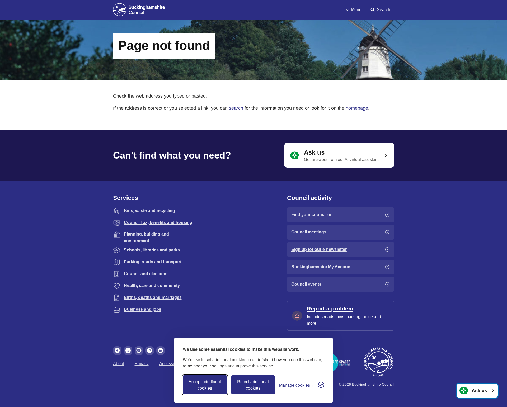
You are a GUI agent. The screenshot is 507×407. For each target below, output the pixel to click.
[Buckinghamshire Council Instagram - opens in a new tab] (149, 350)
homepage (357, 108)
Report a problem (330, 308)
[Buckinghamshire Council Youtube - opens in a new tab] (139, 350)
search (236, 108)
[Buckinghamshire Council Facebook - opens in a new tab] (117, 350)
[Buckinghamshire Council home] (378, 362)
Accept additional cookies (205, 385)
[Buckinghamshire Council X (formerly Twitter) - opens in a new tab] (128, 350)
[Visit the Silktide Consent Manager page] (321, 385)
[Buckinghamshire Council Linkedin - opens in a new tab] (160, 350)
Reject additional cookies (253, 385)
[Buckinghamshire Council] (139, 9)
